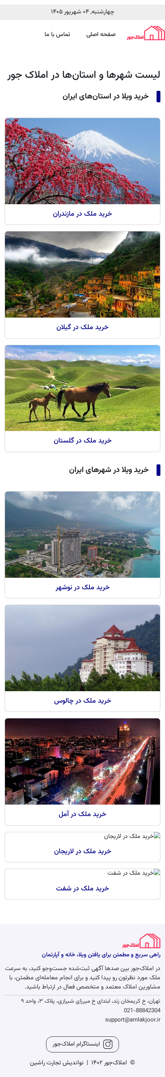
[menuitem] (101, 34)
